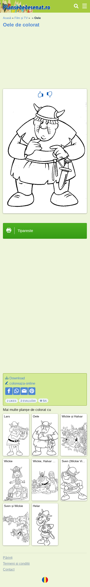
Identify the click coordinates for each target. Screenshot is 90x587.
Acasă (7, 18)
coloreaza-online (22, 383)
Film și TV (21, 18)
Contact (8, 569)
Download (17, 378)
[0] (49, 95)
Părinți (8, 557)
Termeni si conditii (16, 563)
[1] (40, 95)
